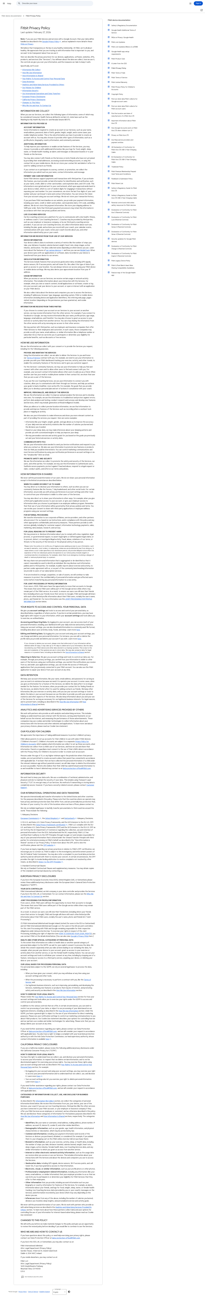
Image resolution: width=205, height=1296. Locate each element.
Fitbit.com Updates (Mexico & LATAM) (124, 47)
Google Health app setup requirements (120, 53)
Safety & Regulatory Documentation (124, 25)
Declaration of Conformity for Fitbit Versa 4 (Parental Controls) (124, 233)
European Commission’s (30, 818)
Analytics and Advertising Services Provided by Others (43, 85)
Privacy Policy (23, 1291)
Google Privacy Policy (50, 42)
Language (58, 1289)
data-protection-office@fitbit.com (77, 768)
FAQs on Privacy (27, 44)
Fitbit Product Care (118, 59)
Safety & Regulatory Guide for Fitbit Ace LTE (124, 189)
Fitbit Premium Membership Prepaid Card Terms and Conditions (123, 173)
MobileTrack (85, 250)
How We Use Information (32, 73)
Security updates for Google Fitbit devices (123, 240)
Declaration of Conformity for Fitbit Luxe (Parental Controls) (124, 218)
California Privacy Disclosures (33, 100)
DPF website (48, 845)
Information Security (30, 91)
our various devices (53, 250)
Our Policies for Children (31, 88)
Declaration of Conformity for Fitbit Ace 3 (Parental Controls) (124, 211)
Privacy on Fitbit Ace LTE (120, 135)
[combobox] (57, 3)
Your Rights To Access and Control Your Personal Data (43, 79)
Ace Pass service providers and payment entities (122, 141)
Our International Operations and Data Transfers (41, 94)
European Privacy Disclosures (33, 97)
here (78, 630)
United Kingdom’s (52, 818)
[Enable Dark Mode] (69, 1291)
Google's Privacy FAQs (80, 936)
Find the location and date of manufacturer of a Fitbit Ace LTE (122, 114)
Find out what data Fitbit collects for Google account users (124, 100)
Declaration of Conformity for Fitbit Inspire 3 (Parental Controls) (124, 254)
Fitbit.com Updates (118, 42)
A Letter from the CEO (119, 63)
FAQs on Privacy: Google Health (122, 37)
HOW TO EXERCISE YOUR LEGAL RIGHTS (75, 934)
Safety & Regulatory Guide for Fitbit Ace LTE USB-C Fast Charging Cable (124, 196)
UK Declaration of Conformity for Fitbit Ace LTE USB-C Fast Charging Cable (123, 149)
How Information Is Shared (32, 76)
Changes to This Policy (31, 103)
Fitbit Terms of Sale (118, 73)
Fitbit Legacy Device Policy (120, 261)
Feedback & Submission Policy (122, 179)
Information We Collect (31, 70)
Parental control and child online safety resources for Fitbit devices (123, 204)
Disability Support (44, 1291)
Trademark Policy (117, 167)
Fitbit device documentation (119, 20)
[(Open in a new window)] (201, 10)
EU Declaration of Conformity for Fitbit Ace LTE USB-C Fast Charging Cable (123, 159)
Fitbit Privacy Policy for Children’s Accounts (123, 88)
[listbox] (59, 1292)
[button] (3, 3)
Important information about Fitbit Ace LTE (123, 122)
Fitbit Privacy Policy (118, 68)
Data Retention (28, 82)
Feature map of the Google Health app (123, 274)
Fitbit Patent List (117, 183)
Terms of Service (33, 358)
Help (9, 3)
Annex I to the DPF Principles (50, 862)
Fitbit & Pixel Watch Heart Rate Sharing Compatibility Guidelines (122, 266)
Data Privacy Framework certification (51, 825)
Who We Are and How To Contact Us (36, 106)
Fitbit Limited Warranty (119, 82)
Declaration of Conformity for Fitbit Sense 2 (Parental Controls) (124, 225)
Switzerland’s (69, 818)
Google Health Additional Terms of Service (123, 31)
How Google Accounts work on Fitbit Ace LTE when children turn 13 (124, 129)
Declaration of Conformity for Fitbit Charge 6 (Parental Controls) (124, 247)
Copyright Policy (117, 94)
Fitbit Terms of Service (119, 78)
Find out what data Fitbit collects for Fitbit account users (124, 107)
